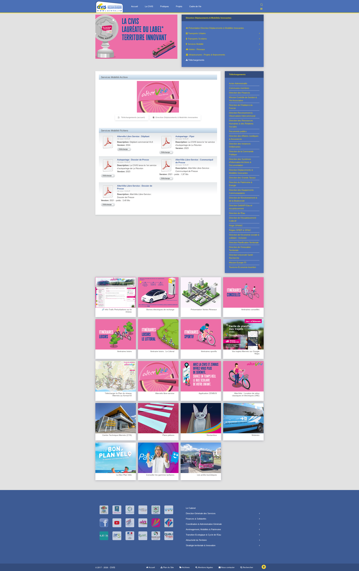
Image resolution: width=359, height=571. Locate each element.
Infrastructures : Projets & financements (206, 54)
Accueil (134, 6)
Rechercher (247, 567)
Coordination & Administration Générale (204, 524)
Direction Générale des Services (201, 513)
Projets (179, 6)
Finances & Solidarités (196, 519)
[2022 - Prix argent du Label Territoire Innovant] (136, 36)
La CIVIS (149, 6)
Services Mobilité (195, 44)
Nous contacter (228, 567)
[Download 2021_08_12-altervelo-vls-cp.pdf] (166, 165)
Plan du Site (168, 567)
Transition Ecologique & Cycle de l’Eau (203, 535)
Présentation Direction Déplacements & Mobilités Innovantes (216, 28)
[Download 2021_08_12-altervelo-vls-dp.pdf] (108, 191)
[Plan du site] (260, 9)
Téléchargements (196, 60)
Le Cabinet (191, 508)
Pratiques (164, 6)
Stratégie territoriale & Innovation (200, 545)
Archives (186, 567)
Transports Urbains (197, 33)
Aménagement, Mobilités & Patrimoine (203, 529)
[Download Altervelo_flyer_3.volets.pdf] (108, 142)
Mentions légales (205, 567)
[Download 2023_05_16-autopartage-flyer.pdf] (166, 142)
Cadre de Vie (195, 6)
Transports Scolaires (197, 38)
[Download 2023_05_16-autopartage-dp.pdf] (108, 165)
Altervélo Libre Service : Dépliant (133, 136)
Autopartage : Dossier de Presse (133, 159)
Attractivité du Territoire (196, 540)
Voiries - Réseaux (196, 49)
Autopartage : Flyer (184, 136)
